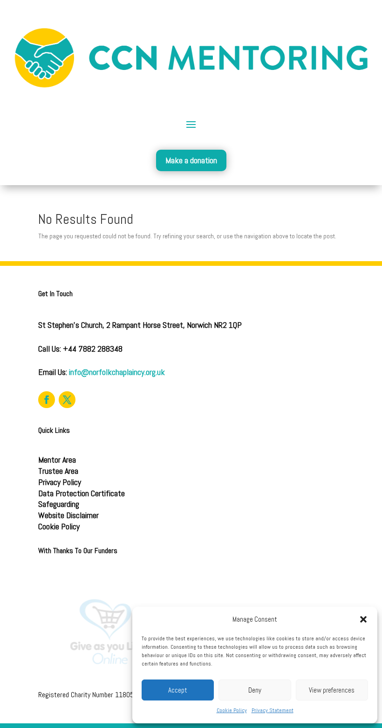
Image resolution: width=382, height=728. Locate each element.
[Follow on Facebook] (46, 399)
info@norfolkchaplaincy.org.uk (117, 372)
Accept (177, 690)
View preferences (332, 690)
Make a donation (191, 160)
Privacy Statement (272, 710)
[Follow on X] (67, 399)
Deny (254, 690)
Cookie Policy (232, 710)
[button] (363, 619)
